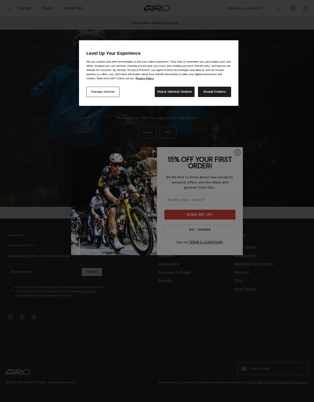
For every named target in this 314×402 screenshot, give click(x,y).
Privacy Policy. (145, 78)
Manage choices (103, 91)
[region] (158, 73)
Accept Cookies (215, 91)
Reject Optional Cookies (174, 91)
